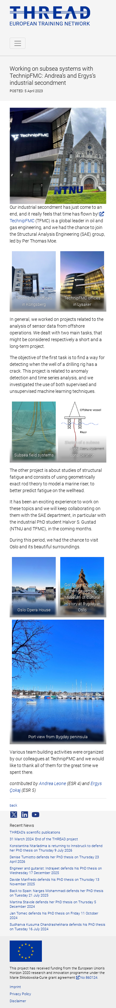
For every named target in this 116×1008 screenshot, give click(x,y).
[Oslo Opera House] (34, 586)
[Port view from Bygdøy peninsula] (58, 681)
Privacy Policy (20, 994)
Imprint (15, 987)
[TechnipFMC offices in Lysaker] (82, 280)
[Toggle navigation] (17, 43)
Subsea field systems (34, 455)
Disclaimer (18, 1001)
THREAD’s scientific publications (35, 832)
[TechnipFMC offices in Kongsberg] (34, 280)
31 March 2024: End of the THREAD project (44, 839)
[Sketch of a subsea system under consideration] (82, 431)
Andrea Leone (52, 783)
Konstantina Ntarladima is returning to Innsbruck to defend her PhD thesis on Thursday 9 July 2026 (56, 848)
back (13, 805)
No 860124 (88, 978)
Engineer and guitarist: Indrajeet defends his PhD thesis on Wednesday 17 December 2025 (56, 870)
